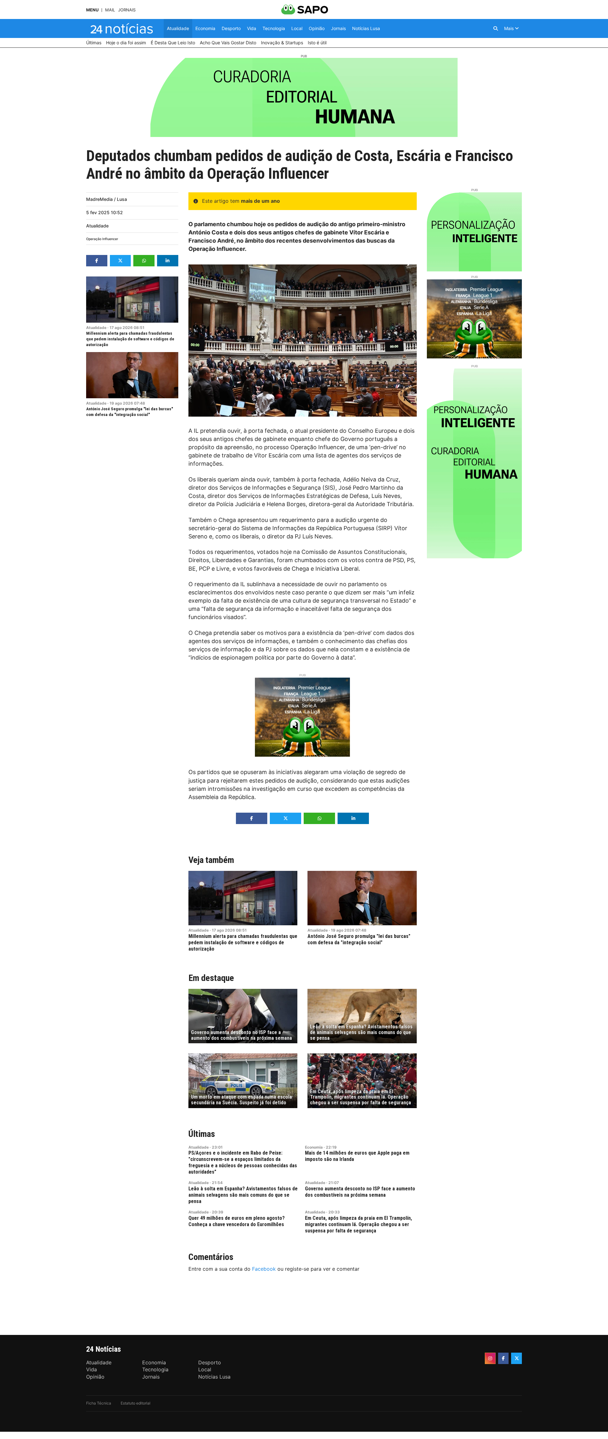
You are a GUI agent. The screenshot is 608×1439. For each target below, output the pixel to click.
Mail (110, 10)
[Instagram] (490, 1358)
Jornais (127, 10)
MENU (92, 10)
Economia (314, 1147)
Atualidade (97, 225)
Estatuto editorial (135, 1403)
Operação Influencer (102, 239)
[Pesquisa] (495, 28)
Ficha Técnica (98, 1403)
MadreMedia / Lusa (106, 199)
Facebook (264, 1269)
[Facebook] (503, 1358)
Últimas (201, 1134)
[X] (516, 1358)
